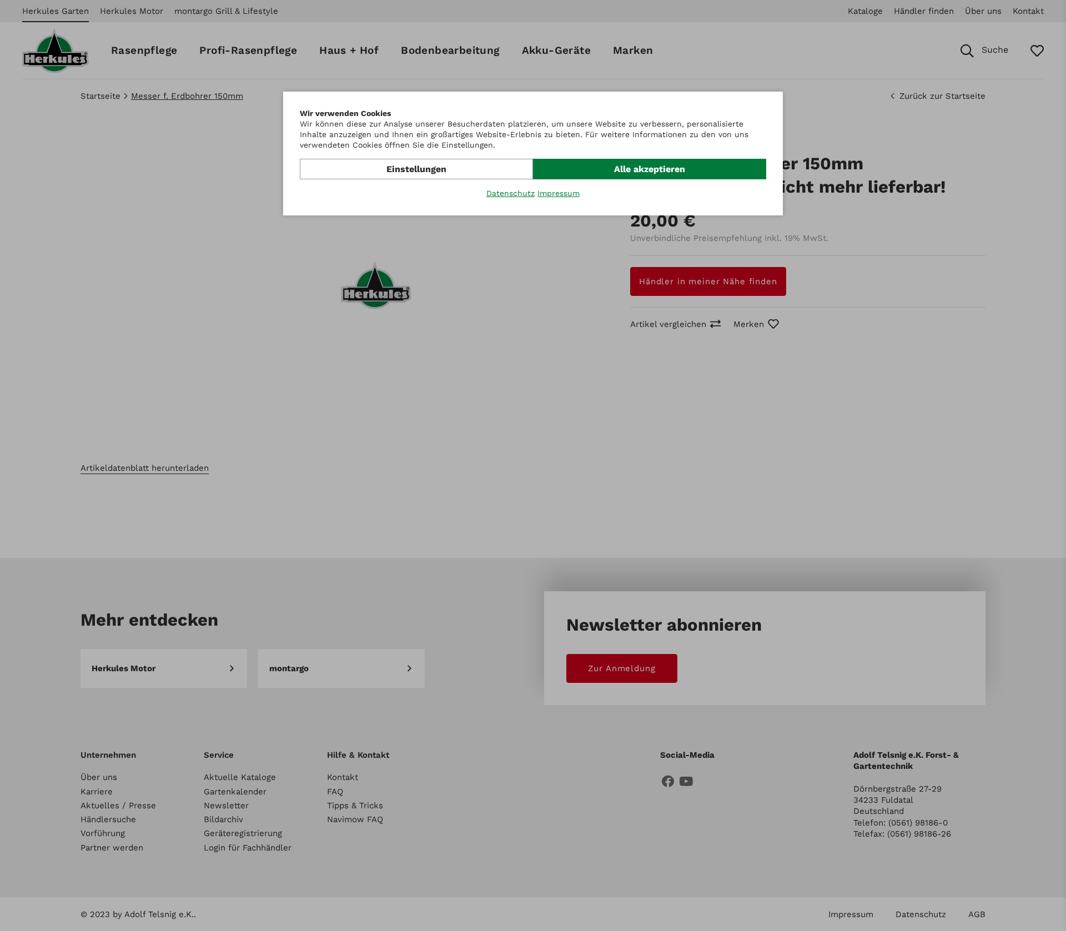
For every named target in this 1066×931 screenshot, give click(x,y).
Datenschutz (510, 193)
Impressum (558, 193)
